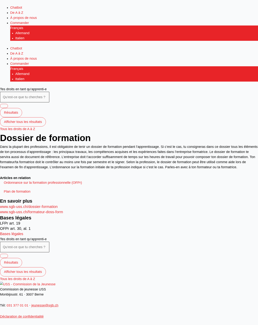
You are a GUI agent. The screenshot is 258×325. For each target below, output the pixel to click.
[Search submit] (4, 106)
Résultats (11, 112)
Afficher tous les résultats (23, 122)
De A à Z (16, 13)
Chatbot (16, 7)
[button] (43, 182)
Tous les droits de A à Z (17, 129)
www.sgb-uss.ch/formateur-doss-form (31, 212)
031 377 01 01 (17, 305)
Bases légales (11, 234)
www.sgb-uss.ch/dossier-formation (29, 207)
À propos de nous (23, 18)
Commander (19, 23)
